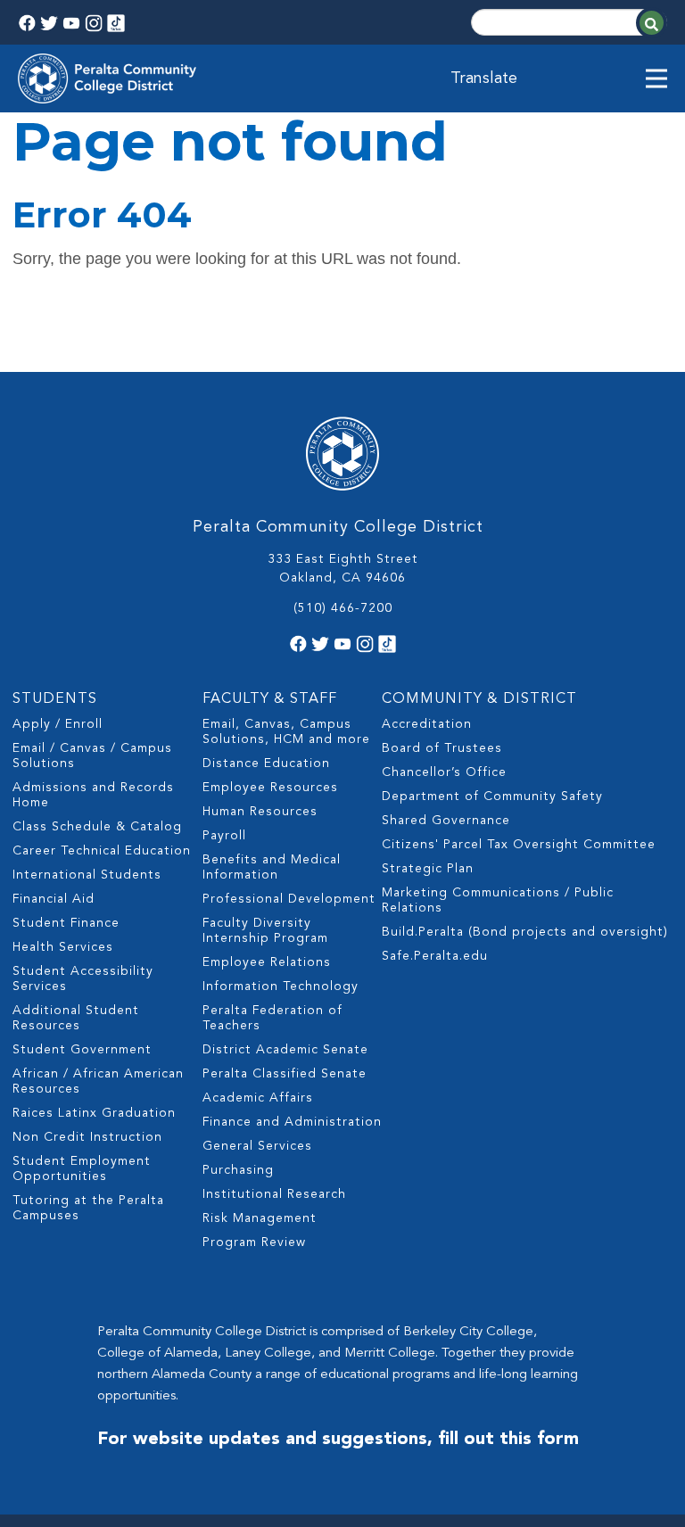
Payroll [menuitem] (224, 836)
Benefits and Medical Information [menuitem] (271, 867)
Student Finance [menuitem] (66, 923)
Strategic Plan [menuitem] (428, 869)
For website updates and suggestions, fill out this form (338, 1440)
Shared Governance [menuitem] (446, 820)
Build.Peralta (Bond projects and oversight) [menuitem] (525, 932)
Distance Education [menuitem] (266, 763)
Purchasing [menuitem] (238, 1170)
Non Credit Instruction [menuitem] (87, 1137)
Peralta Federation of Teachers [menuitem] (272, 1018)
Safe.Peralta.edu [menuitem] (435, 956)
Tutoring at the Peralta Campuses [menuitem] (88, 1208)
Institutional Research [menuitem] (274, 1194)
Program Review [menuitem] (254, 1242)
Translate (483, 78)
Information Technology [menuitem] (280, 986)
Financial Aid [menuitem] (53, 899)
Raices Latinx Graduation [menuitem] (94, 1113)
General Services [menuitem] (257, 1146)
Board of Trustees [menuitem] (442, 748)
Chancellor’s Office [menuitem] (444, 772)
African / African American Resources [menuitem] (98, 1081)
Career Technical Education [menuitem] (101, 851)
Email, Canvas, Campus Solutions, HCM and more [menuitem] (286, 732)
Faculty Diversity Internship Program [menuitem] (265, 931)
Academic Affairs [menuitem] (257, 1098)
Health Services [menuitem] (62, 947)
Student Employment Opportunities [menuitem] (81, 1169)
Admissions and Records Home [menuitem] (93, 795)
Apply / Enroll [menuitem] (57, 724)
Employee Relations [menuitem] (266, 962)
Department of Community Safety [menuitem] (492, 796)
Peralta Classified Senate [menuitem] (284, 1074)
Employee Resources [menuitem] (270, 787)
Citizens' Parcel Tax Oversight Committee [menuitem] (519, 844)
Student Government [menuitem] (82, 1050)
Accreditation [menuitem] (427, 724)
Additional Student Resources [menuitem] (75, 1018)
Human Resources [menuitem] (260, 811)
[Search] (651, 22)
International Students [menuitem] (86, 875)
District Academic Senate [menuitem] (285, 1050)
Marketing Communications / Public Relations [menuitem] (498, 900)
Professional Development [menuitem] (289, 899)
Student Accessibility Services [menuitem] (82, 979)
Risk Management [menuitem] (259, 1218)
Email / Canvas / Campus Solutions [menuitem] (92, 756)
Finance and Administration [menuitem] (292, 1122)
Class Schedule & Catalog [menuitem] (97, 827)
